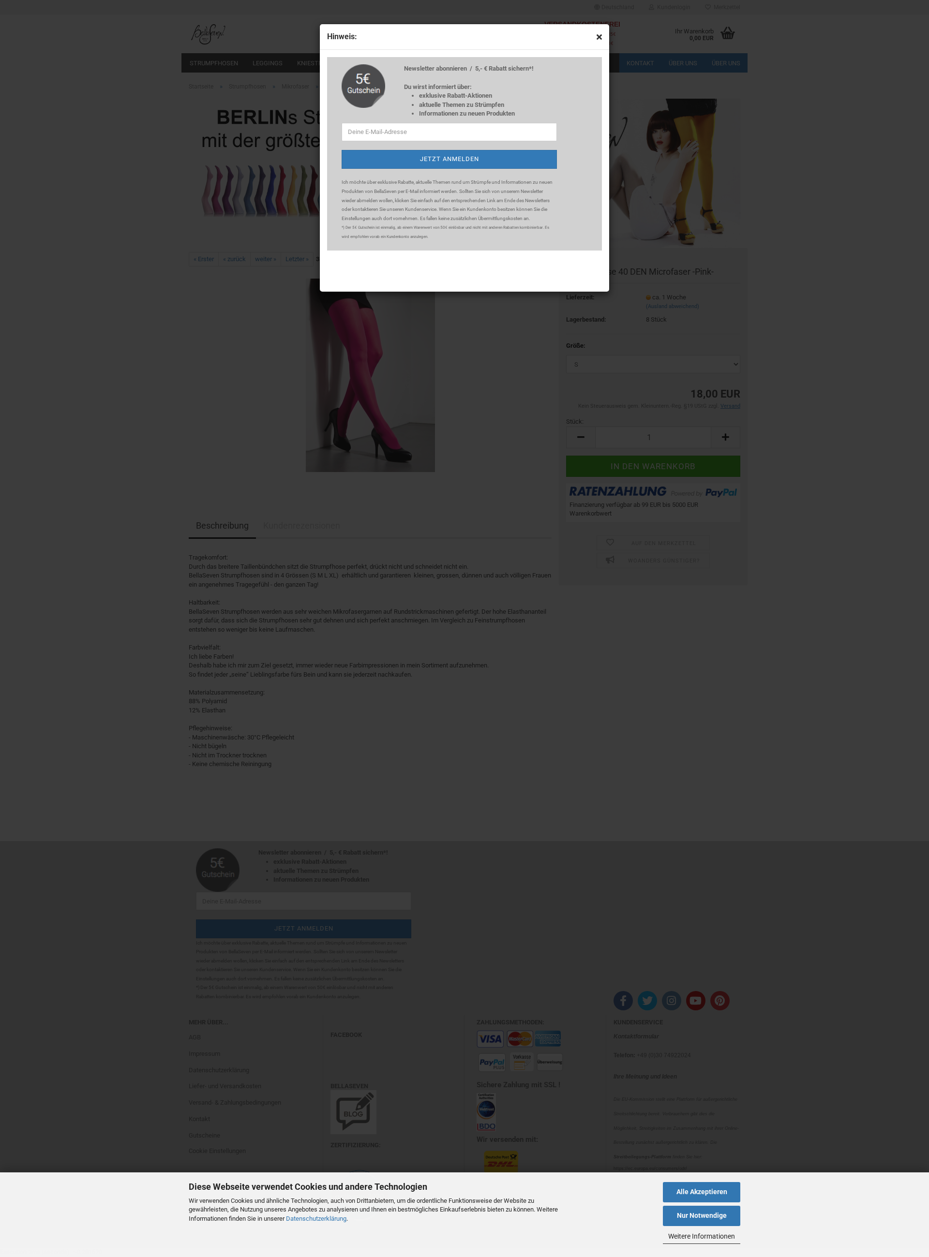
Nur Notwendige (702, 1215)
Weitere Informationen (701, 1236)
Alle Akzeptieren (701, 1192)
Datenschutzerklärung (316, 1218)
